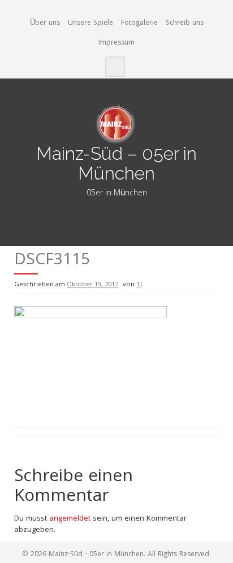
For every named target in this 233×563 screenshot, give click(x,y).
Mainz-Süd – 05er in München (116, 163)
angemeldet (69, 519)
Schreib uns (185, 23)
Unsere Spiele (90, 23)
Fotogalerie (139, 23)
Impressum (116, 43)
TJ (139, 285)
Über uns (45, 23)
